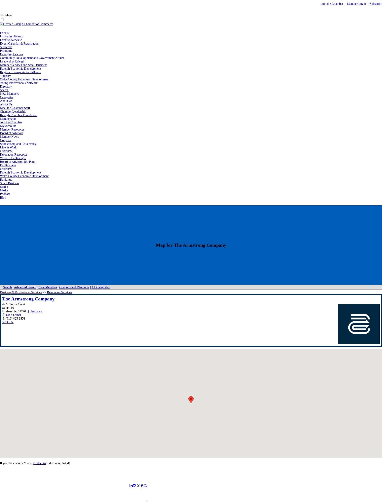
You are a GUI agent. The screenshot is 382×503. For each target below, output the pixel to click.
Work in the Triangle (13, 158)
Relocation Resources (13, 154)
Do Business (8, 165)
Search (4, 90)
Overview (6, 151)
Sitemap (264, 492)
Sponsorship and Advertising (18, 143)
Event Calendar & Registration (19, 43)
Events (4, 32)
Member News (9, 136)
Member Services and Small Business (23, 65)
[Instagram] (134, 485)
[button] (191, 400)
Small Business (9, 183)
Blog (3, 197)
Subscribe (376, 3)
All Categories (101, 287)
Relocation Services (59, 292)
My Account (8, 126)
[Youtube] (145, 485)
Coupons (5, 140)
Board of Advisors (11, 133)
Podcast (5, 194)
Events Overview (11, 40)
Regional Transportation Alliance (20, 72)
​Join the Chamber (332, 3)
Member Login (356, 3)
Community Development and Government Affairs (32, 57)
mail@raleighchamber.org (16, 494)
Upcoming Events (11, 36)
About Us (6, 100)
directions (36, 311)
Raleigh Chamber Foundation (18, 115)
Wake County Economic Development (24, 79)
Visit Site (8, 322)
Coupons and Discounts (74, 287)
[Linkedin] (131, 485)
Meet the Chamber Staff (15, 108)
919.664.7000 (9, 483)
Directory (6, 86)
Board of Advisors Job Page (17, 161)
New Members (9, 93)
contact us (39, 463)
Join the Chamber (11, 122)
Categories (6, 97)
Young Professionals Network (19, 83)
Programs (6, 50)
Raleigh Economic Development (20, 68)
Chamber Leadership (13, 111)
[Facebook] (141, 485)
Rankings (6, 179)
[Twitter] (138, 485)
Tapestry (5, 75)
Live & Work (8, 147)
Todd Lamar (13, 315)
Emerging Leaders (11, 54)
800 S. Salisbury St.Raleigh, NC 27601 (12, 488)
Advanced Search (25, 287)
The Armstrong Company (28, 298)
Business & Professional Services (21, 292)
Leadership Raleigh (12, 61)
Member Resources (12, 129)
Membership (8, 118)
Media (4, 186)
